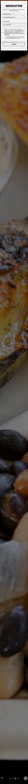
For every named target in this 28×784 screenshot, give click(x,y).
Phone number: (6, 21)
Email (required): (7, 14)
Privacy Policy (15, 33)
